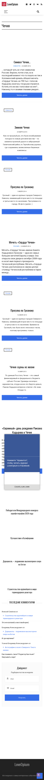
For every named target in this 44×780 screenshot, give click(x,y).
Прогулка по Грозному (22, 187)
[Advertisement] (22, 732)
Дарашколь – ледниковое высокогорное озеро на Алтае (22, 563)
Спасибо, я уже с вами (22, 486)
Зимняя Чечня (22, 127)
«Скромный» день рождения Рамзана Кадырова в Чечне (22, 430)
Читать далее (22, 95)
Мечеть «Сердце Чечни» (22, 242)
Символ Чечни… (22, 62)
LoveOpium (10, 4)
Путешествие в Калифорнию (22, 538)
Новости (16, 66)
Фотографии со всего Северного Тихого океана (19, 648)
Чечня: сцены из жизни (22, 367)
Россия (7, 170)
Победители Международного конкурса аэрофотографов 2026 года (22, 512)
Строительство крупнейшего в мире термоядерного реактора (22, 591)
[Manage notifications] (38, 775)
